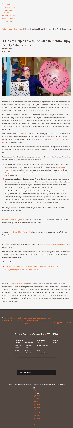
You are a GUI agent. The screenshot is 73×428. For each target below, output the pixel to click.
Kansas (17, 353)
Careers (54, 342)
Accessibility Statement (25, 384)
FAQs (38, 350)
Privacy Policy (12, 384)
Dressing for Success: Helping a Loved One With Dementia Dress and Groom (31, 266)
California (18, 345)
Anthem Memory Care (9, 29)
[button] (51, 334)
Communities (19, 340)
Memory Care (41, 340)
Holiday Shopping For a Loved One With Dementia (22, 270)
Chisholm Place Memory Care (22, 232)
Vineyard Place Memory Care (12, 220)
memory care (45, 295)
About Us (39, 342)
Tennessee (28, 350)
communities (24, 133)
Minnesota (28, 345)
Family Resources (42, 345)
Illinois (17, 350)
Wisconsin (28, 353)
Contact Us (55, 340)
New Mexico (29, 342)
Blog (20, 29)
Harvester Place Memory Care (54, 244)
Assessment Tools (42, 353)
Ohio (26, 348)
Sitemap (36, 384)
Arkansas (17, 342)
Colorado (17, 348)
